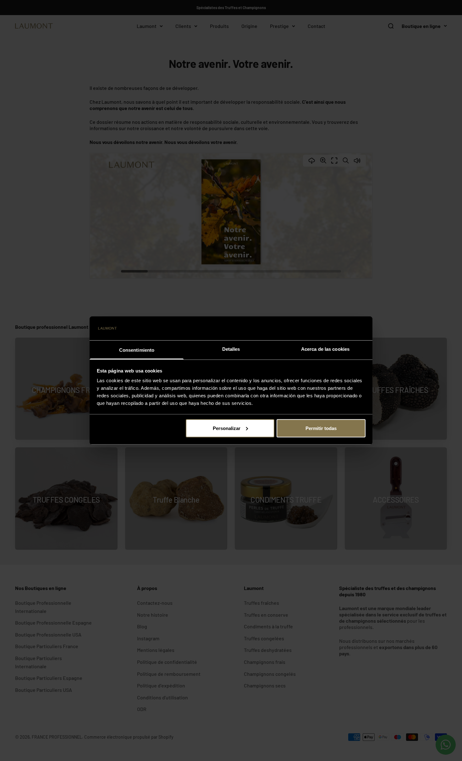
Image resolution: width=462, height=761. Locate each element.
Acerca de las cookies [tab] (325, 349)
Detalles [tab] (231, 349)
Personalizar (226, 428)
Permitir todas (321, 428)
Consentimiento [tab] (136, 350)
